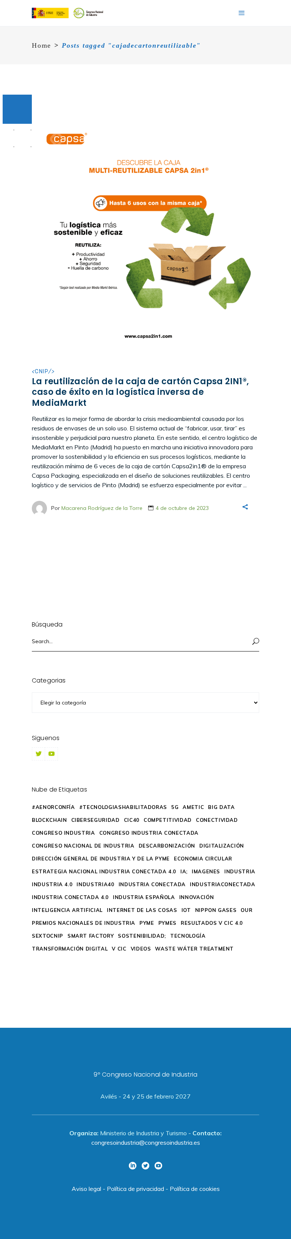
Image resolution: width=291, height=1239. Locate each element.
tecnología (188, 936)
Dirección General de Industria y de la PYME (101, 859)
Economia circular (203, 859)
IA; (184, 871)
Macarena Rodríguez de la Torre (101, 508)
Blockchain (49, 820)
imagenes (206, 871)
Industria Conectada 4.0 (70, 897)
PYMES (167, 923)
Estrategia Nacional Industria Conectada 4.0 (104, 871)
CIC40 (131, 820)
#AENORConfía (53, 807)
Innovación (196, 897)
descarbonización (167, 846)
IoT (186, 910)
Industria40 (95, 884)
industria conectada (152, 884)
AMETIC (193, 807)
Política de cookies (195, 1188)
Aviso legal (86, 1188)
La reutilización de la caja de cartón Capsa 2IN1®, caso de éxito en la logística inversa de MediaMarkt (140, 392)
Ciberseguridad (95, 820)
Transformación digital (70, 949)
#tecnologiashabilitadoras (123, 807)
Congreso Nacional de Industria (83, 846)
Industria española (144, 897)
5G (174, 807)
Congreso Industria (63, 833)
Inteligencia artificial (67, 910)
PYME (146, 923)
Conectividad (217, 820)
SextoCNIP (47, 936)
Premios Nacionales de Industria (83, 923)
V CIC (119, 949)
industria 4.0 (52, 884)
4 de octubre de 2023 (182, 508)
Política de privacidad (135, 1188)
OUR (246, 910)
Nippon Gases (216, 910)
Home (41, 45)
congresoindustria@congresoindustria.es (145, 1142)
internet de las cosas (142, 910)
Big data (221, 807)
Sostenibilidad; (142, 936)
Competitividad (168, 820)
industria (239, 871)
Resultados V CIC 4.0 (212, 923)
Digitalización (221, 846)
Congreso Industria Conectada (149, 833)
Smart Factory (90, 936)
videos (141, 949)
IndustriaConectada (222, 884)
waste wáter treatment (194, 949)
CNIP (41, 371)
